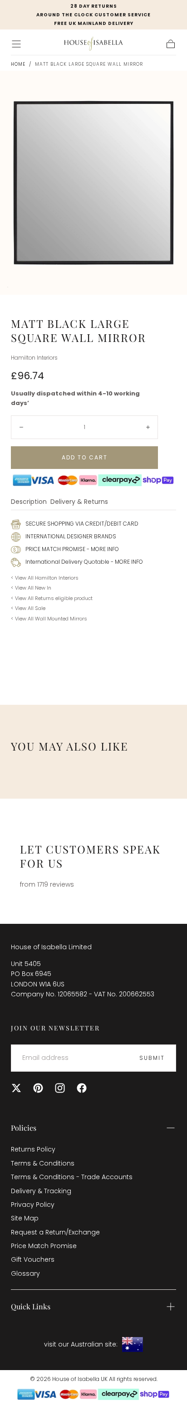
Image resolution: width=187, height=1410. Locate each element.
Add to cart (85, 457)
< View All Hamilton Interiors (45, 577)
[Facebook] (82, 1088)
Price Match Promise (44, 1245)
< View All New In (31, 587)
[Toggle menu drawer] (16, 44)
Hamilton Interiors (34, 357)
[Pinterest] (38, 1088)
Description (29, 502)
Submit (152, 1058)
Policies (23, 1127)
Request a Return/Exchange (55, 1232)
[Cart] (170, 44)
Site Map (25, 1218)
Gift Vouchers (32, 1259)
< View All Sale (28, 608)
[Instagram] (60, 1088)
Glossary (25, 1273)
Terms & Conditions (42, 1163)
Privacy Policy (32, 1204)
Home (18, 64)
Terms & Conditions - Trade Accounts (72, 1176)
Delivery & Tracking (41, 1190)
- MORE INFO (102, 549)
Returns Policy (33, 1149)
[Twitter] (16, 1088)
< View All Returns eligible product (52, 598)
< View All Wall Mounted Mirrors (49, 618)
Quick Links (30, 1306)
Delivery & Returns (79, 502)
